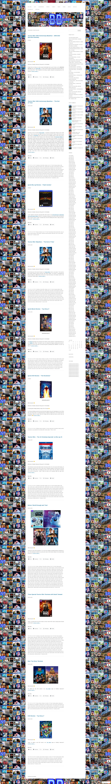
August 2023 (71, 204)
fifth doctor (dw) (47, 571)
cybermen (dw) (31, 638)
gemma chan (48, 641)
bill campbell (55, 428)
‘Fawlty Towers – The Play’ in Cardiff (75, 62)
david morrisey (44, 85)
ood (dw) (36, 173)
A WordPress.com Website (32, 776)
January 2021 (71, 247)
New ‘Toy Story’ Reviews (35, 661)
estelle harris (56, 361)
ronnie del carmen (45, 367)
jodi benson (41, 759)
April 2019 (70, 276)
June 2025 (70, 173)
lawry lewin (29, 172)
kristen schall (32, 365)
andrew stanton (59, 358)
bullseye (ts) (45, 360)
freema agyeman (43, 88)
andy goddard (59, 635)
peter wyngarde (48, 233)
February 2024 (71, 195)
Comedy (53, 6)
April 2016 (70, 326)
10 (77, 344)
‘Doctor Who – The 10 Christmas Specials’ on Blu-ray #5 (45, 437)
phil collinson (42, 580)
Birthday (37, 428)
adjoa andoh (59, 566)
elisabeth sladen (37, 88)
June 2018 (70, 290)
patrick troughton (51, 578)
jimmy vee (50, 489)
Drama (64, 6)
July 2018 (70, 288)
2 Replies (29, 40)
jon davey (52, 170)
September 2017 (71, 302)
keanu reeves (50, 364)
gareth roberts (38, 641)
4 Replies (29, 187)
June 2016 (70, 323)
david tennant (50, 85)
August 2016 (71, 320)
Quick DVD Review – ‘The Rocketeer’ (39, 375)
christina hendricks (31, 361)
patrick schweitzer (45, 578)
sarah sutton (55, 581)
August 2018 (71, 287)
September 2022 (71, 219)
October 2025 (71, 168)
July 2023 (70, 205)
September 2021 (71, 236)
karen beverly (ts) (44, 364)
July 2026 (70, 155)
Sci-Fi (35, 6)
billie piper (55, 84)
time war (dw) (52, 300)
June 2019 (70, 273)
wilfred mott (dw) (48, 177)
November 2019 (71, 266)
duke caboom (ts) (51, 361)
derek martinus (53, 570)
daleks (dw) (37, 638)
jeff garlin (33, 759)
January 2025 (71, 180)
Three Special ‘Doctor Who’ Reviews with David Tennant (45, 594)
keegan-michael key (56, 364)
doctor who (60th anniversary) (58, 85)
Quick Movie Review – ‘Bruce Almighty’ (75, 68)
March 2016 (71, 327)
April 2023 (70, 209)
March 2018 (71, 294)
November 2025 (71, 166)
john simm (29, 89)
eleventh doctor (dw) (31, 169)
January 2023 (71, 213)
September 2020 (71, 252)
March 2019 (71, 277)
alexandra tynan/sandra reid (32, 567)
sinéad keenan (50, 174)
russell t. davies (53, 297)
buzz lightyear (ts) (55, 360)
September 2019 (71, 269)
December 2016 (71, 315)
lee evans (50, 644)
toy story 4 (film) (38, 368)
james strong (35, 642)
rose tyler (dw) (49, 91)
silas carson (45, 174)
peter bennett (44, 173)
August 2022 (71, 220)
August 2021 (71, 237)
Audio (37, 566)
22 (73, 347)
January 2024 (71, 197)
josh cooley (39, 364)
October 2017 (71, 301)
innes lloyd (61, 573)
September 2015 (71, 336)
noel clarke (31, 91)
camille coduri (59, 84)
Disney (59, 6)
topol (31, 234)
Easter (46, 635)
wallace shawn (46, 368)
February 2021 (71, 245)
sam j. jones (58, 233)
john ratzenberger (51, 759)
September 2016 (71, 319)
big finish (56, 567)
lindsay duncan (44, 89)
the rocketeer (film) (41, 429)
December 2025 (71, 165)
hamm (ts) (29, 759)
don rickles (46, 361)
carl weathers (61, 360)
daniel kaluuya (46, 638)
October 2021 (71, 234)
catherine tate (39, 85)
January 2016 (71, 330)
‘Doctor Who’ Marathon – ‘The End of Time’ (41, 242)
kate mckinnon (32, 705)
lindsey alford (60, 644)
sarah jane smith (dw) (56, 91)
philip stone (54, 233)
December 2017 (71, 298)
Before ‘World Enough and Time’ (38, 505)
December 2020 (71, 248)
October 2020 (71, 251)
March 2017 (71, 311)
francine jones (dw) (59, 571)
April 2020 (70, 259)
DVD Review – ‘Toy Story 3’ (36, 716)
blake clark (32, 360)
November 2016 (71, 316)
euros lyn (42, 169)
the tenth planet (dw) (46, 584)
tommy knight (37, 177)
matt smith (46, 172)
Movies (69, 6)
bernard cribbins (50, 84)
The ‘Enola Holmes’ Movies (73, 37)
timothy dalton (32, 177)
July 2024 (70, 188)
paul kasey (40, 173)
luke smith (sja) (34, 172)
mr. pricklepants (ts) (57, 365)
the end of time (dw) (40, 92)
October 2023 (71, 201)
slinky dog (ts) (51, 367)
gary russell (58, 169)
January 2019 (71, 280)
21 (71, 347)
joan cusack (55, 704)
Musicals (75, 6)
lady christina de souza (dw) (36, 89)
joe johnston (30, 429)
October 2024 (71, 184)
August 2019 (71, 270)
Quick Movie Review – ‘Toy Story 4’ (38, 309)
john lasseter (60, 704)
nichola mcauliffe (58, 577)
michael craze (36, 577)
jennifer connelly (61, 428)
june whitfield (60, 170)
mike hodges (39, 233)
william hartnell (36, 587)
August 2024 (71, 187)
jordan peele (34, 364)
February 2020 (71, 262)
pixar (38, 367)
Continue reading (35, 71)
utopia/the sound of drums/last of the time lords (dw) (54, 585)
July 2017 (70, 305)
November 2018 (71, 283)
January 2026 (71, 163)
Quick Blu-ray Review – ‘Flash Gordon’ (39, 185)
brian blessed (51, 231)
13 (69, 345)
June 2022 (70, 223)
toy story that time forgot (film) (35, 708)
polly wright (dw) (47, 580)
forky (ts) (60, 361)
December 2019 (71, 265)
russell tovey (33, 174)
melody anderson (33, 233)
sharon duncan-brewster (37, 649)
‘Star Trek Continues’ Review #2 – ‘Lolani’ (76, 47)
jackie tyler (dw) (49, 88)
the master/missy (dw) (48, 92)
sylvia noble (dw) (39, 495)
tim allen (55, 367)
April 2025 (70, 176)
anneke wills (40, 567)
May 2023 (70, 208)
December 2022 (71, 215)
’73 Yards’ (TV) (80, 147)
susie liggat (60, 649)
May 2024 (70, 191)
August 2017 (71, 304)
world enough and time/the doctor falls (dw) (46, 587)
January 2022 (71, 230)
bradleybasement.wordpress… (74, 363)
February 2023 (71, 212)
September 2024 (71, 186)
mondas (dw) (47, 577)
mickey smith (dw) (51, 172)
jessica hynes (37, 170)
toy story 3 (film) (53, 762)
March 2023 (71, 211)
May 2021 (70, 241)
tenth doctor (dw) (34, 92)
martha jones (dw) (51, 89)
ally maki (54, 358)
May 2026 (70, 158)
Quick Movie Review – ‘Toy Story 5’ (75, 66)
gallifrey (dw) (53, 169)
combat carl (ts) (37, 361)
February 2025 (71, 179)
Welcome (29, 6)
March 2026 (71, 161)
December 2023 (71, 198)
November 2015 (71, 333)
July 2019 (70, 272)
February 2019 (71, 279)
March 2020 (71, 261)
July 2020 (70, 255)
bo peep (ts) (36, 360)
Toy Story (46, 358)
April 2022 (70, 226)
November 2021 (71, 233)
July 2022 (70, 222)
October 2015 (71, 334)
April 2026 (70, 159)
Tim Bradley (74, 105)
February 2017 (71, 312)
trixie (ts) (42, 368)
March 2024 (71, 194)
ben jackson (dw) (45, 567)
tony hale (33, 368)
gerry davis (45, 573)
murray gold (57, 172)
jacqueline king (54, 88)
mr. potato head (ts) (50, 365)
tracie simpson (42, 177)
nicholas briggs (52, 296)
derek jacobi (49, 570)
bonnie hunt (41, 360)
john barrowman (60, 88)
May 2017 (70, 308)
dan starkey (52, 166)
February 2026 (71, 162)
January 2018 (71, 297)
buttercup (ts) (50, 360)
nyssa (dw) (36, 578)
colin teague (58, 569)
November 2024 (71, 183)
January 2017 (71, 313)
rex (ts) (41, 367)
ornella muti (44, 233)
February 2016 (71, 329)
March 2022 (71, 227)
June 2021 (70, 240)
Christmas (37, 9)
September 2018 (71, 286)
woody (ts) (52, 368)
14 (71, 345)
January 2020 (71, 263)
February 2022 (71, 229)
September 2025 (71, 169)
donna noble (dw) (31, 88)
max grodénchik (35, 429)
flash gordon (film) (57, 231)
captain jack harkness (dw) (32, 85)
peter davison (37, 580)
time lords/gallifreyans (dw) (55, 176)
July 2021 (70, 238)
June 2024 (70, 190)
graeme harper (49, 573)
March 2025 (71, 177)
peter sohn (35, 367)
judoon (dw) (56, 170)
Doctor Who (38, 84)
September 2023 (71, 202)
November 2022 (71, 216)
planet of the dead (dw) (38, 91)
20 (69, 347)
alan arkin (51, 428)
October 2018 (71, 284)
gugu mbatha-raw (56, 573)
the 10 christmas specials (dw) (54, 495)
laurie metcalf (37, 365)
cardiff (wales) (48, 569)
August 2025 (71, 170)
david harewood (57, 166)
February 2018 (71, 295)
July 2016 (70, 322)
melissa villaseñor (43, 365)
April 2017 (70, 309)
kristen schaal (38, 705)
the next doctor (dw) (55, 92)
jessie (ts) (50, 704)
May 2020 (70, 258)
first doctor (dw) (53, 571)
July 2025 (70, 172)
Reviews (46, 165)
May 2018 (70, 291)
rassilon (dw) (44, 91)
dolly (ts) (41, 361)
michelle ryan (56, 89)
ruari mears (59, 173)
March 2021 (71, 244)
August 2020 (71, 254)
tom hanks (29, 368)
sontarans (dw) (56, 174)
